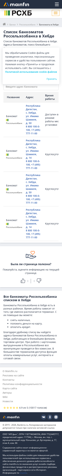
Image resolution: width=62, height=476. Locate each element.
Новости (8, 401)
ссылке (23, 472)
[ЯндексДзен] (56, 417)
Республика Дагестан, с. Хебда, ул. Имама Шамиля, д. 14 (33, 149)
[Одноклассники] (49, 417)
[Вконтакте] (43, 417)
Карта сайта (10, 388)
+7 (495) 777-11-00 (33, 131)
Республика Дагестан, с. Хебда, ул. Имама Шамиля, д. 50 (33, 114)
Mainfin (11, 417)
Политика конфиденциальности (22, 384)
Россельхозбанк (14, 123)
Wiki (5, 397)
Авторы (7, 392)
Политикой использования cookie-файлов (31, 71)
